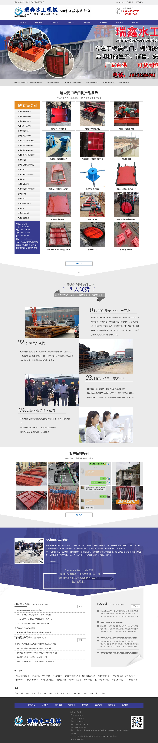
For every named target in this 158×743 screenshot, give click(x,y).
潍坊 (51, 693)
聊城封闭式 (22, 179)
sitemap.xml (120, 2)
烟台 (45, 693)
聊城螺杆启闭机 (108, 82)
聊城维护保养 (30, 637)
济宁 (56, 693)
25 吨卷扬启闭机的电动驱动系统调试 (30, 610)
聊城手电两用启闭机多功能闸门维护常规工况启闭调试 (36, 644)
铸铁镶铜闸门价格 (88, 676)
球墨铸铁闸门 (118, 676)
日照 (74, 693)
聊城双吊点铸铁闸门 (25, 136)
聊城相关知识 (31, 603)
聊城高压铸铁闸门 (24, 121)
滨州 (97, 693)
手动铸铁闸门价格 (74, 680)
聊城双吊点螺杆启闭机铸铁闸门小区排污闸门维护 (35, 648)
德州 (85, 693)
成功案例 (103, 22)
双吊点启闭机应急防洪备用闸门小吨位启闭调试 (34, 632)
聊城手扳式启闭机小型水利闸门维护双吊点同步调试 (35, 661)
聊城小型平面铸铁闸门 (26, 141)
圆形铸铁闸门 (61, 680)
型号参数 (38, 22)
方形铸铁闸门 (58, 676)
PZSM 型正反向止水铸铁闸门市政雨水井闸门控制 (34, 619)
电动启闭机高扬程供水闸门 (26, 628)
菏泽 (103, 693)
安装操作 (70, 22)
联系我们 (139, 2)
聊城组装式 (22, 199)
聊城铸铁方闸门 (23, 131)
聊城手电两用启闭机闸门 (26, 165)
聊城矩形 (21, 208)
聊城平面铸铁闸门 (36, 82)
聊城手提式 (22, 170)
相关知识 (54, 22)
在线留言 (130, 2)
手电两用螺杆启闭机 (22, 676)
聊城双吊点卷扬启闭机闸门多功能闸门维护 (32, 657)
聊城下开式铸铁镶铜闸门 (26, 189)
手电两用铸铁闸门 (118, 680)
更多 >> (81, 606)
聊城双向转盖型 (23, 184)
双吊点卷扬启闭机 (47, 680)
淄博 (27, 693)
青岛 (22, 693)
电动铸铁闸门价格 (90, 680)
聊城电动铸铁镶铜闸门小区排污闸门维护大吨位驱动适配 (37, 653)
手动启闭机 (36, 676)
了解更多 (53, 561)
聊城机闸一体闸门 (92, 82)
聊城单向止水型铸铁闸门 (26, 174)
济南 (16, 693)
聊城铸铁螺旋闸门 (24, 203)
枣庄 (33, 693)
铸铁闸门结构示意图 (72, 676)
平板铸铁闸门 (19, 680)
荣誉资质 (119, 22)
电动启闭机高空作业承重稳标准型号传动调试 (33, 623)
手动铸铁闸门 (104, 680)
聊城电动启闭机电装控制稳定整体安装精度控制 (118, 624)
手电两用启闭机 (32, 680)
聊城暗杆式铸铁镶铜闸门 (26, 145)
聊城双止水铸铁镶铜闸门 (74, 82)
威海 (68, 693)
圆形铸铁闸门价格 (104, 676)
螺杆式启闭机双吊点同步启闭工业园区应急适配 (34, 615)
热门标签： (19, 670)
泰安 (62, 693)
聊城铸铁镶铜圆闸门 (54, 82)
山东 (16, 688)
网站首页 (22, 22)
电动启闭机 (46, 676)
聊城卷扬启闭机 (123, 82)
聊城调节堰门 (22, 194)
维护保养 (87, 22)
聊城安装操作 (102, 603)
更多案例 (79, 515)
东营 (39, 693)
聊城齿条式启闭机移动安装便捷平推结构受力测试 (119, 639)
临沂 (80, 693)
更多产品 (79, 263)
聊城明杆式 (22, 160)
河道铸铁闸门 (132, 680)
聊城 (91, 693)
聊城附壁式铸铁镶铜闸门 (26, 155)
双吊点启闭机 (130, 676)
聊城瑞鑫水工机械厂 (57, 539)
